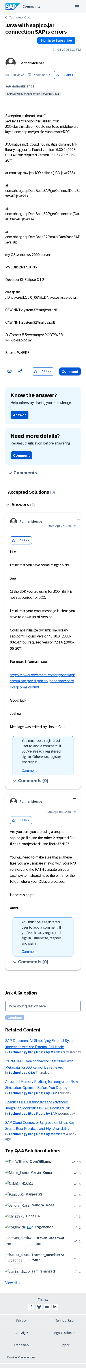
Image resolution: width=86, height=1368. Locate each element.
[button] (57, 75)
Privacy (21, 1320)
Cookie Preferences (21, 1357)
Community (31, 6)
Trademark (21, 1345)
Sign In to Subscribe (56, 40)
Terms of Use (64, 1320)
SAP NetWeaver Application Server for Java (33, 93)
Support (65, 1345)
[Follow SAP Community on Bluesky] (39, 1307)
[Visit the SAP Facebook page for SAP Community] (31, 1307)
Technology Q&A (19, 17)
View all (11, 1283)
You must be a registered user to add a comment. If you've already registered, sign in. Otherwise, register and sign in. (41, 751)
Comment (70, 371)
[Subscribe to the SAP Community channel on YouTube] (47, 1307)
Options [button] (78, 41)
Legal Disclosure (65, 1333)
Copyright (21, 1333)
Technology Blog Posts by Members (36, 1052)
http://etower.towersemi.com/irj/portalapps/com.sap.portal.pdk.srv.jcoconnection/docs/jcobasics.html (42, 681)
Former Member (31, 63)
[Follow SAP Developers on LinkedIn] (55, 1307)
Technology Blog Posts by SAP (32, 1093)
